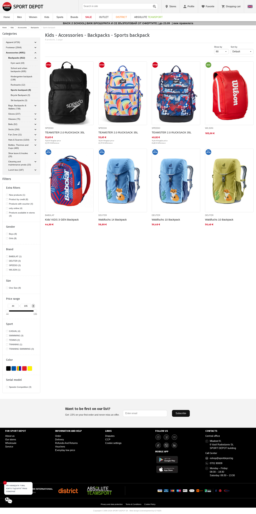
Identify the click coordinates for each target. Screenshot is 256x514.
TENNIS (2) (14, 340)
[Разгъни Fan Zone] (35, 134)
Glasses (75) (14, 119)
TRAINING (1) (15, 344)
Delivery (59, 439)
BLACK (8, 368)
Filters (6, 179)
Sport (9, 324)
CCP (107, 439)
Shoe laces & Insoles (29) (18, 155)
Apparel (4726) (13, 42)
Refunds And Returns (66, 443)
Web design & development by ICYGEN (145, 511)
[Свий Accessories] (35, 52)
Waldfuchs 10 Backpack (166, 219)
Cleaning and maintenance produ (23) (19, 163)
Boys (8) (13, 234)
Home (7, 17)
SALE (88, 17)
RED (24, 368)
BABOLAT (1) (15, 256)
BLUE (13, 368)
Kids (46, 17)
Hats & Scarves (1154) (18, 140)
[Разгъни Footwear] (35, 47)
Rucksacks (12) (18, 85)
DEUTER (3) (15, 261)
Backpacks (35, 27)
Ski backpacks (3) (19, 100)
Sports (59, 17)
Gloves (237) (14, 114)
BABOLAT (49, 215)
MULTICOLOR (19, 368)
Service (9, 446)
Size (8, 280)
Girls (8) (13, 238)
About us (10, 436)
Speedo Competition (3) (20, 387)
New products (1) (17, 195)
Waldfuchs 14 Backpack (112, 219)
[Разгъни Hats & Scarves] (35, 139)
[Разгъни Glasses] (35, 119)
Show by (221, 47)
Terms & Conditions (133, 504)
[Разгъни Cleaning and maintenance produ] (35, 161)
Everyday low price (65, 450)
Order (58, 436)
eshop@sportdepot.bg (221, 458)
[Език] (250, 6)
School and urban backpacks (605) (19, 69)
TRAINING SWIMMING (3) (21, 349)
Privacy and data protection (112, 504)
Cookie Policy (149, 504)
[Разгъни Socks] (35, 129)
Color (9, 359)
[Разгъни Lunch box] (35, 170)
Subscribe (181, 413)
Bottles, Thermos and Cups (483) (18, 146)
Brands (74, 17)
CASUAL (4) (14, 331)
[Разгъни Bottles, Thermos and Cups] (35, 145)
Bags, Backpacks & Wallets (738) (17, 107)
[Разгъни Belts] (35, 124)
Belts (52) (12, 124)
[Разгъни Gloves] (35, 113)
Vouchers (60, 446)
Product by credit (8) (18, 199)
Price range (13, 298)
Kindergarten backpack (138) (21, 78)
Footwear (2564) (14, 47)
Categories (9, 33)
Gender (10, 226)
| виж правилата (182, 23)
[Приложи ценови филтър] (33, 306)
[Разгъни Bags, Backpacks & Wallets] (35, 105)
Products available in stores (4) (22, 214)
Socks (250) (14, 129)
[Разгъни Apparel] (35, 42)
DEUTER (102, 215)
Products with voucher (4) (21, 204)
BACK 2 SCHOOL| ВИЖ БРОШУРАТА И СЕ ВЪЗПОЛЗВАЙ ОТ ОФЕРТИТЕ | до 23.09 (117, 23)
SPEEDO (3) (15, 265)
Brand (9, 249)
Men (19, 17)
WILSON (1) (14, 270)
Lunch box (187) (16, 170)
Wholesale (10, 443)
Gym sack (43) (17, 63)
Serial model (14, 379)
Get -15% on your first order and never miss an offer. (92, 411)
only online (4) (15, 208)
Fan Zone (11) (15, 134)
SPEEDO (49, 128)
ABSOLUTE (148, 17)
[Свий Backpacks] (35, 57)
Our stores (10, 439)
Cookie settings (113, 443)
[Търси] (154, 6)
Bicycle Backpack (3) (20, 95)
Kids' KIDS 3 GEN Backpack (62, 219)
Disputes (110, 436)
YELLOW (29, 368)
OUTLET (104, 17)
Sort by (234, 47)
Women (33, 17)
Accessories (22, 27)
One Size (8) (15, 288)
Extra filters (13, 187)
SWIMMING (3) (16, 335)
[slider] (7, 311)
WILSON (209, 128)
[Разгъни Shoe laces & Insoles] (35, 153)
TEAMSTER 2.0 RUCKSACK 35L (65, 132)
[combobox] (120, 6)
